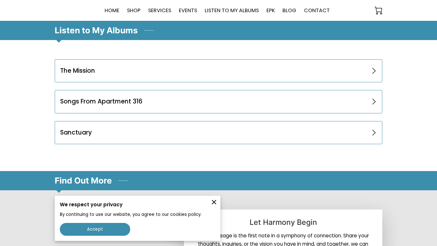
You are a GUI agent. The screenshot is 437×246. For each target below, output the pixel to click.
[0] (378, 10)
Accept (95, 229)
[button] (218, 71)
